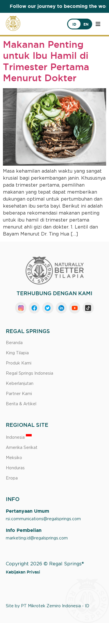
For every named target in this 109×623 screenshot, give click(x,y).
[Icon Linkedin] (61, 307)
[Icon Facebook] (34, 307)
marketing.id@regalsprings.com (37, 538)
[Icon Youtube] (74, 307)
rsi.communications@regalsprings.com (43, 519)
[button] (98, 24)
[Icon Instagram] (20, 307)
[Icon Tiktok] (88, 307)
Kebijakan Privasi (23, 572)
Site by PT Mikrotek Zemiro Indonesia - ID (47, 606)
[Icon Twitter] (47, 307)
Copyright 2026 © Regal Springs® (45, 564)
